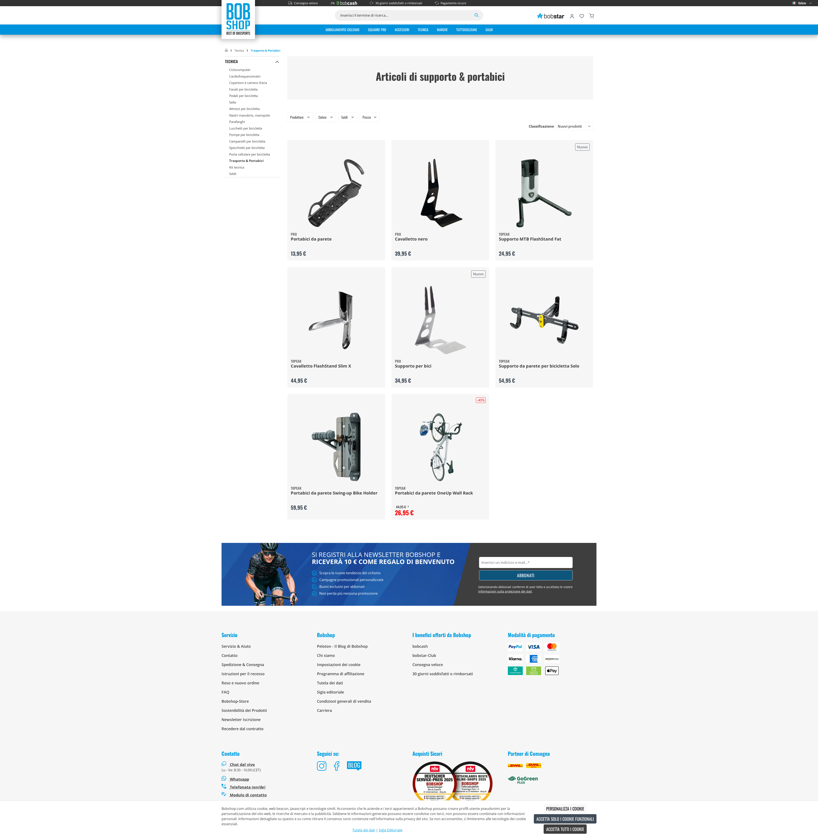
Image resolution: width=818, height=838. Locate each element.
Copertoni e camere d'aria (248, 83)
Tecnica (231, 61)
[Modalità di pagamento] (552, 660)
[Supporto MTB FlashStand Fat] (544, 193)
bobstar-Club (424, 655)
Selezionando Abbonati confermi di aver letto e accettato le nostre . (525, 589)
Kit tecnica (236, 167)
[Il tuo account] (572, 15)
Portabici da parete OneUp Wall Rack (434, 493)
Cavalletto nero (411, 239)
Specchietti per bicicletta (247, 148)
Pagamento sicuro (453, 3)
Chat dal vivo (242, 764)
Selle (232, 102)
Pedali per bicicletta (243, 96)
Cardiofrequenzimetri (245, 76)
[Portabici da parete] (336, 193)
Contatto (230, 655)
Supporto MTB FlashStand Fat (530, 239)
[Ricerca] (476, 15)
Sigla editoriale (330, 692)
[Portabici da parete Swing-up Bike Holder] (336, 447)
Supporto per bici (413, 366)
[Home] (226, 50)
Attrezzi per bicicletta (244, 109)
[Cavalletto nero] (440, 193)
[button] (277, 61)
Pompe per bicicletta (244, 135)
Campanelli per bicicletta (247, 141)
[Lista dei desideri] (582, 15)
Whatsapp (239, 779)
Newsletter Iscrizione (241, 719)
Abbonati (525, 575)
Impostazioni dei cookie (338, 664)
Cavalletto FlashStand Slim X (321, 366)
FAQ (225, 692)
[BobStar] (550, 15)
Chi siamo (326, 655)
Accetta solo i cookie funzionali (565, 819)
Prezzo (367, 117)
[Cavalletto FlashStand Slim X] (336, 320)
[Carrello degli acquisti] (591, 15)
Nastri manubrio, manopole (249, 115)
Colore (322, 117)
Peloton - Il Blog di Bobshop (342, 646)
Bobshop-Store (235, 701)
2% (333, 3)
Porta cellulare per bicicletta (249, 154)
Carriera (324, 710)
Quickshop (336, 200)
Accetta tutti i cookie (565, 829)
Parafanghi (237, 122)
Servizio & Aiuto (236, 646)
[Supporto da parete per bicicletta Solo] (544, 320)
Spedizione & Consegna (243, 664)
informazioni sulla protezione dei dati (505, 591)
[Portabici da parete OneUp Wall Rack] (440, 447)
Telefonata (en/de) (247, 787)
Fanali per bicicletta (243, 89)
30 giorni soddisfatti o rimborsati (398, 3)
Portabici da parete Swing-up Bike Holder (334, 493)
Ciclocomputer (240, 70)
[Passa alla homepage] (238, 18)
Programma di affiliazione (340, 673)
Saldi (232, 174)
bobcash (420, 646)
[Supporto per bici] (440, 320)
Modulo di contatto (248, 795)
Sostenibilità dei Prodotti (244, 710)
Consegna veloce (306, 3)
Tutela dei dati (330, 682)
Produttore (297, 117)
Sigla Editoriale (390, 830)
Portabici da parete (311, 239)
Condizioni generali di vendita (344, 701)
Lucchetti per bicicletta (245, 128)
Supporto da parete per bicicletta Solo (539, 366)
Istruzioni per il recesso (243, 673)
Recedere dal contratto (243, 728)
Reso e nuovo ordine (240, 682)
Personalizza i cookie (565, 808)
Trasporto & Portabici (246, 161)
